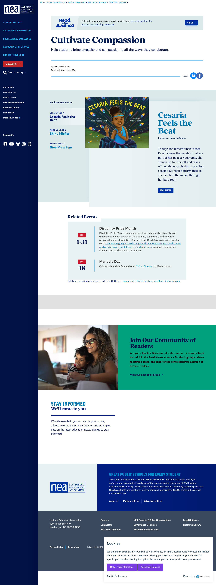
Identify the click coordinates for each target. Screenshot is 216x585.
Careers (105, 520)
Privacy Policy (56, 547)
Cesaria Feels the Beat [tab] (62, 117)
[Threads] (30, 145)
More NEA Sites (10, 118)
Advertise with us (153, 501)
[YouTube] (11, 144)
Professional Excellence (17, 39)
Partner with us (131, 501)
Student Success (12, 22)
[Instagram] (24, 145)
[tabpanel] (146, 154)
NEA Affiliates (9, 93)
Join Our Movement (13, 55)
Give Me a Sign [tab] (61, 145)
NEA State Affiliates (111, 530)
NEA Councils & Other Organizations (152, 520)
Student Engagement (76, 2)
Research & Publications (146, 530)
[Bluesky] (18, 144)
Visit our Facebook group (145, 375)
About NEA (8, 87)
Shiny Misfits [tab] (60, 132)
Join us (190, 23)
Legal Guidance (191, 520)
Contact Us (8, 135)
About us (113, 501)
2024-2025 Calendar (117, 2)
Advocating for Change (16, 47)
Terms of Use (73, 547)
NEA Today (8, 113)
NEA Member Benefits (13, 103)
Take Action (11, 64)
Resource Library (11, 108)
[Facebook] (5, 144)
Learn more (165, 190)
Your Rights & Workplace (17, 31)
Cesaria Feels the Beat (175, 122)
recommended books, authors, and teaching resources (150, 281)
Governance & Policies (145, 525)
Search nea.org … (17, 72)
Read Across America (97, 2)
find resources (144, 247)
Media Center (9, 98)
